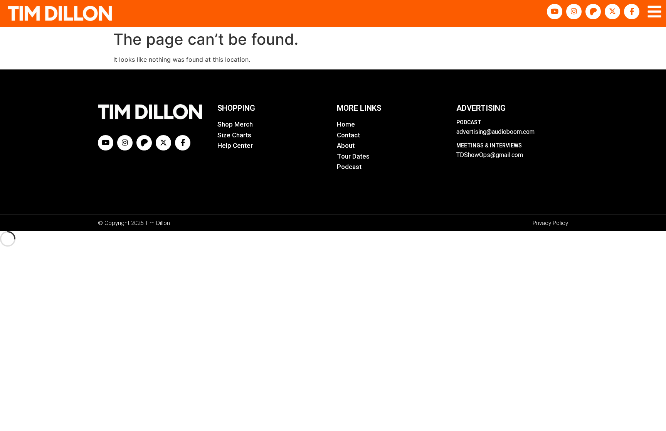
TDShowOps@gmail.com (489, 155)
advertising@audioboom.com (495, 131)
